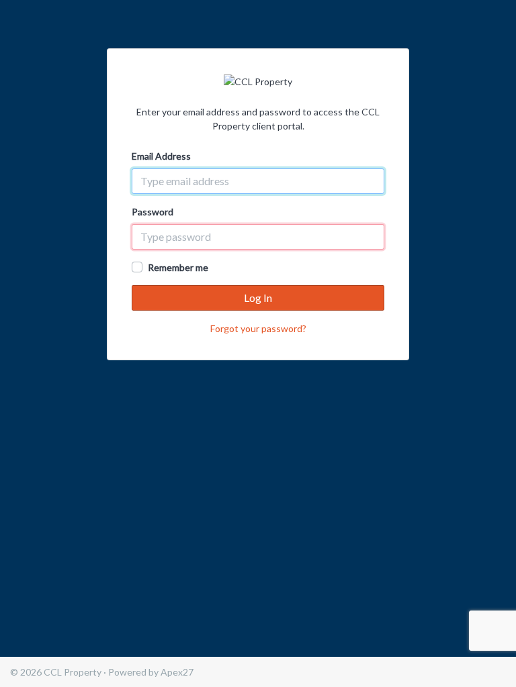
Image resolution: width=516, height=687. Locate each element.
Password (152, 211)
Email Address (161, 156)
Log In (258, 297)
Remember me (178, 267)
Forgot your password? (258, 328)
